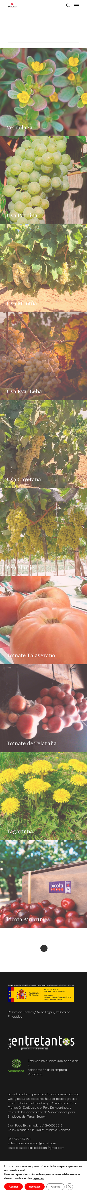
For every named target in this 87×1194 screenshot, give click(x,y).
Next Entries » (44, 948)
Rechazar (34, 1186)
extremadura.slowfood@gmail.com (32, 1143)
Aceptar (13, 1186)
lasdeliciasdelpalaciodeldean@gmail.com (36, 1148)
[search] (68, 5)
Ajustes (55, 1186)
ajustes (38, 1178)
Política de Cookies (20, 1012)
